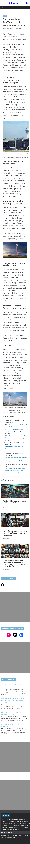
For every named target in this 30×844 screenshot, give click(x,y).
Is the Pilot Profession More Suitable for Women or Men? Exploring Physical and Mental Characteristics (14, 564)
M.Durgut (13, 28)
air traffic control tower (9, 31)
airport (16, 31)
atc (19, 31)
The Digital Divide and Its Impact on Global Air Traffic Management (15, 503)
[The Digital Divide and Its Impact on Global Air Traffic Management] (15, 485)
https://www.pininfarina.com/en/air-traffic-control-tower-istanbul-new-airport (15, 449)
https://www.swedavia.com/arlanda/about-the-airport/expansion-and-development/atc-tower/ (15, 471)
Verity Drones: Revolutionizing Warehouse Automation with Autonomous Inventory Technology (12, 700)
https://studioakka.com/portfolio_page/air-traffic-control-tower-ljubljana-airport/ (16, 460)
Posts (5, 15)
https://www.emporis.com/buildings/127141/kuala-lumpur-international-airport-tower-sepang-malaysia (16, 427)
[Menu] (2, 7)
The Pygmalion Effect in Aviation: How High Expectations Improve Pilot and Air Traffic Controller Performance (15, 533)
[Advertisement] (15, 607)
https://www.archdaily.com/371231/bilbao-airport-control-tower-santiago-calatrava (16, 438)
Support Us (5, 578)
